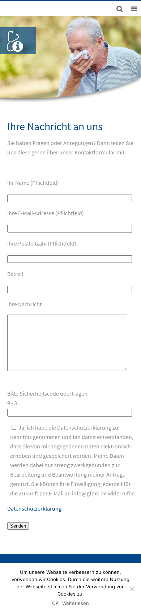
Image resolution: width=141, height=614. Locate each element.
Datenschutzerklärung (34, 508)
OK (55, 603)
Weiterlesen (75, 603)
